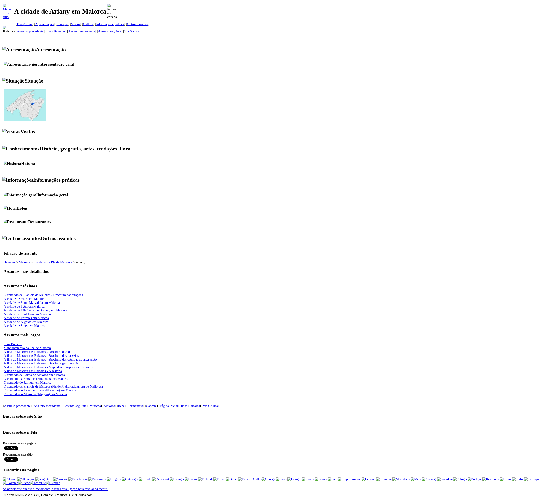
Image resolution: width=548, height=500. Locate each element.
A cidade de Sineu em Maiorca (24, 325)
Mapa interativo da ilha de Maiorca (27, 348)
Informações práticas (110, 24)
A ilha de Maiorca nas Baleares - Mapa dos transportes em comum (48, 367)
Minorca (95, 406)
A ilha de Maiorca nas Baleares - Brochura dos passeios (41, 355)
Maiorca (24, 262)
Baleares (9, 262)
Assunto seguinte (109, 31)
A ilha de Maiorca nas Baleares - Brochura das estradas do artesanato (50, 359)
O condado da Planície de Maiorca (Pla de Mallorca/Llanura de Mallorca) (53, 386)
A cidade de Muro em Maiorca (24, 299)
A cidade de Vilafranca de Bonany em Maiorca (35, 310)
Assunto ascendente (81, 31)
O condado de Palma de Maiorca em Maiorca (34, 375)
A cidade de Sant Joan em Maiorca (27, 314)
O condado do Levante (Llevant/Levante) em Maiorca (40, 390)
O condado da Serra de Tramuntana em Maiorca (36, 379)
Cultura (88, 24)
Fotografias (24, 24)
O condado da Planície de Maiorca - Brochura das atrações (43, 295)
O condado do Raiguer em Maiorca (27, 382)
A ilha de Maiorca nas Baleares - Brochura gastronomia (41, 363)
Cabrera (151, 406)
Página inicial (169, 406)
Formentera (135, 406)
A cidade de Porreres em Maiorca (26, 318)
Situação (62, 24)
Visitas (75, 24)
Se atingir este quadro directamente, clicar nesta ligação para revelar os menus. (55, 489)
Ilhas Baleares (55, 31)
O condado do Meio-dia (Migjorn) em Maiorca (35, 394)
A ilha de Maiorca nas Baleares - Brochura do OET (38, 352)
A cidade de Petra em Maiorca (24, 306)
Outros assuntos (137, 24)
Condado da (53, 262)
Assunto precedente (30, 31)
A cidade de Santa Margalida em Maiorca (32, 302)
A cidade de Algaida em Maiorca (26, 322)
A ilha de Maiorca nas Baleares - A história (33, 371)
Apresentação (44, 24)
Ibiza (121, 406)
